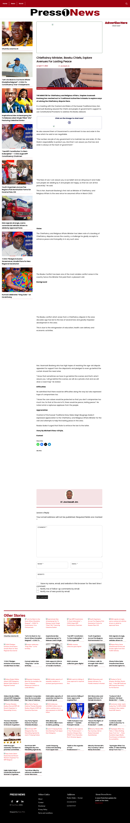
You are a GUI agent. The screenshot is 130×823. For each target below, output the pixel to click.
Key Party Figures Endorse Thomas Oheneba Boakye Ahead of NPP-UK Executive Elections (32, 725)
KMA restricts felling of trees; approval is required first (75, 698)
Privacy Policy (42, 809)
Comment (42, 527)
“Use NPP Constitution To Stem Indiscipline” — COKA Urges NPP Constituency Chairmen (15, 153)
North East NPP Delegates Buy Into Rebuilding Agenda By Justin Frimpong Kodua (33, 750)
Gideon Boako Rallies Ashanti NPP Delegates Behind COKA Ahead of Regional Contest (12, 699)
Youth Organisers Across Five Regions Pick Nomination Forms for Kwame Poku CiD (16, 189)
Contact (40, 802)
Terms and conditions (45, 813)
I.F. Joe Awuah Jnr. (69, 502)
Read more (99, 803)
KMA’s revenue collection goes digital (75, 662)
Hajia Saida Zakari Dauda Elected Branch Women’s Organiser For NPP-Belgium (12, 773)
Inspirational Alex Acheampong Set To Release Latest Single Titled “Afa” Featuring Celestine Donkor (17, 118)
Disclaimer (41, 806)
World (21, 4)
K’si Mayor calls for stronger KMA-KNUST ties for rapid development (96, 664)
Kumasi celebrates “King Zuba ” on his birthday (32, 663)
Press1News (17, 794)
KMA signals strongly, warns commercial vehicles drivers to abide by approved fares (15, 225)
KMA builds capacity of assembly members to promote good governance (54, 699)
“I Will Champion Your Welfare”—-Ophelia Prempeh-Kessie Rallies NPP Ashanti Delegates (75, 725)
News (13, 4)
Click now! (116, 26)
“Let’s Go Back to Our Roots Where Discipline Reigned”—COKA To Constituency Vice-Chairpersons (16, 82)
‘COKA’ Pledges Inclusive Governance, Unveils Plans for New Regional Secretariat (16, 261)
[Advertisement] (87, 37)
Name (40, 564)
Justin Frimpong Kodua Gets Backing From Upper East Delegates (53, 749)
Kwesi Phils (21, 812)
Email (75, 564)
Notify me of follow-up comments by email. (60, 589)
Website (41, 574)
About (40, 799)
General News (42, 88)
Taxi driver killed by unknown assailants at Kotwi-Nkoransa (33, 772)
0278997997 (71, 806)
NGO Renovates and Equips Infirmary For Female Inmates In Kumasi (95, 699)
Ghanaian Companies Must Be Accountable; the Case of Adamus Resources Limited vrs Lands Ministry (33, 700)
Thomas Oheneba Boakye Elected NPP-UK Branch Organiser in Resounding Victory (12, 724)
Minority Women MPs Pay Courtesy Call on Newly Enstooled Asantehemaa (96, 749)
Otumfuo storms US (10, 49)
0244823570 (71, 802)
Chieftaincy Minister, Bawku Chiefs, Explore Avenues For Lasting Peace (64, 59)
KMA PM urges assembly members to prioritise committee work (12, 749)
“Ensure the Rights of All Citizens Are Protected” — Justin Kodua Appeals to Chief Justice (95, 725)
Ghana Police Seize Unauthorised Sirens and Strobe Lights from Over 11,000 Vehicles (117, 664)
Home (5, 4)
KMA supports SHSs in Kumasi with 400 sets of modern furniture (54, 663)
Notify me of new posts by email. (55, 591)
